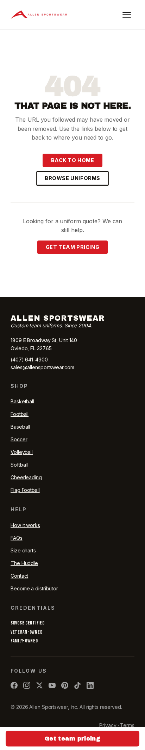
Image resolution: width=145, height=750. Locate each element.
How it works (25, 525)
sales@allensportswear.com (42, 367)
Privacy (107, 725)
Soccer (19, 439)
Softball (19, 465)
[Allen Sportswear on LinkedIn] (90, 685)
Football (20, 414)
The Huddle (24, 563)
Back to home (72, 160)
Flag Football (25, 490)
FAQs (17, 538)
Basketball (22, 401)
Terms (127, 725)
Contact (19, 576)
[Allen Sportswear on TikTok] (77, 685)
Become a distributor (34, 588)
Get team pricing (72, 247)
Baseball (20, 427)
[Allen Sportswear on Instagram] (26, 685)
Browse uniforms (72, 178)
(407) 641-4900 (29, 360)
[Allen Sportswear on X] (39, 685)
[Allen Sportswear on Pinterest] (64, 685)
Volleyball (22, 452)
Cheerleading (26, 477)
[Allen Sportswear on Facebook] (14, 685)
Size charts (23, 550)
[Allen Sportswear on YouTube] (52, 685)
